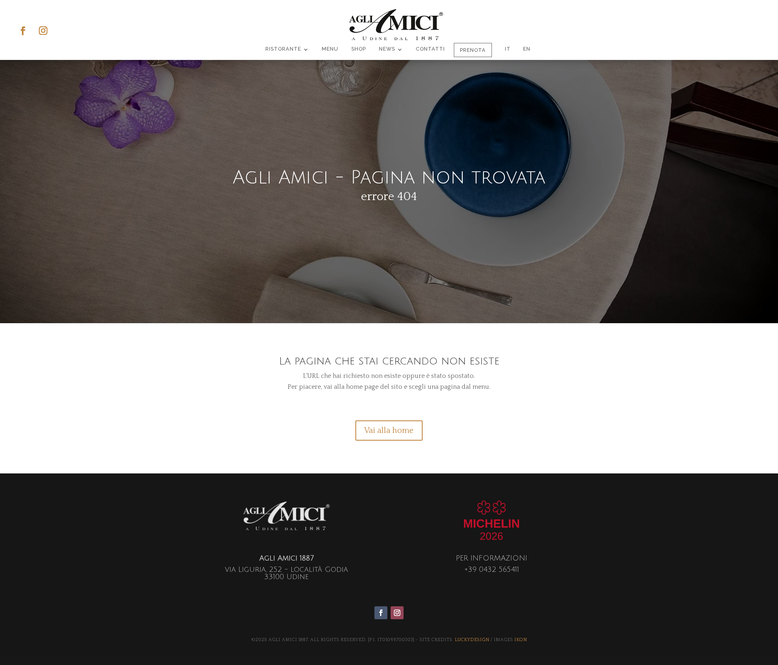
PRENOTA (473, 50)
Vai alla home (389, 430)
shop (358, 49)
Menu (330, 49)
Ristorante (283, 49)
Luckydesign (472, 639)
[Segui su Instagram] (42, 32)
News (387, 49)
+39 (491, 569)
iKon (520, 639)
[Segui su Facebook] (22, 32)
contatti (430, 49)
